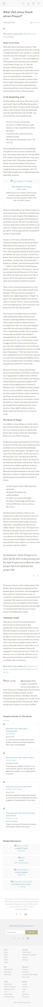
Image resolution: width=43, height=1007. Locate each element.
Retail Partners (26, 952)
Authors (6, 960)
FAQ (23, 991)
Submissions (25, 994)
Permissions (25, 997)
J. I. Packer (21, 887)
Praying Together (21, 872)
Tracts (6, 957)
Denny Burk (10, 734)
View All (6, 720)
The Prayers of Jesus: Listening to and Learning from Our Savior (20, 669)
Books (6, 952)
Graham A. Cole (12, 818)
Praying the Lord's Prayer (21, 884)
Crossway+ (25, 960)
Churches (24, 957)
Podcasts (24, 969)
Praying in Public (21, 848)
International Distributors (29, 955)
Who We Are (7, 984)
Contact (24, 984)
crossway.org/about (21, 909)
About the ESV (8, 969)
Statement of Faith (9, 989)
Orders (24, 989)
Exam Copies (26, 977)
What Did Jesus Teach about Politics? (20, 757)
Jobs (5, 991)
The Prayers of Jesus (21, 187)
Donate (6, 962)
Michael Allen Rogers (14, 789)
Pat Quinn (21, 851)
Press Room (25, 972)
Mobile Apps (7, 974)
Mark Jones (36, 22)
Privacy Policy (8, 994)
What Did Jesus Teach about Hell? (19, 786)
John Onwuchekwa (21, 863)
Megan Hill (21, 875)
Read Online (7, 972)
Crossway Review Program (30, 974)
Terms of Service (9, 997)
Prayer (21, 860)
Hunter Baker (11, 760)
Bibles (6, 955)
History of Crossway (10, 986)
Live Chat (25, 986)
